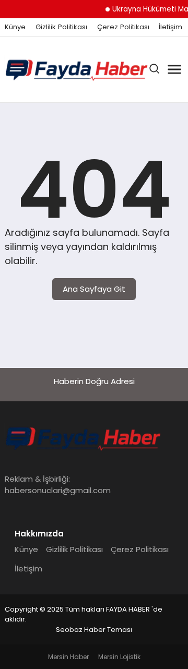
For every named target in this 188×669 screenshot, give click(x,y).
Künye (15, 27)
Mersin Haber (68, 656)
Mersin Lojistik (119, 656)
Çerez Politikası (123, 27)
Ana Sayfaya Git (94, 288)
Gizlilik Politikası (61, 27)
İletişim (170, 27)
